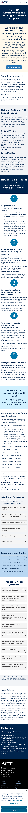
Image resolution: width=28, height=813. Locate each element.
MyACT (8, 208)
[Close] (26, 790)
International (7, 776)
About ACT (4, 781)
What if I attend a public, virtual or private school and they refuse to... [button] (13, 634)
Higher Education (8, 772)
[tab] (14, 508)
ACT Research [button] (7, 542)
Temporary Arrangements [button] (11, 536)
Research (18, 783)
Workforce (6, 774)
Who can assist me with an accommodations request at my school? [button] (13, 607)
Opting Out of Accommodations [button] (13, 522)
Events (3, 785)
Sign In (17, 788)
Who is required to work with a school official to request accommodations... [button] (13, 598)
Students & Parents (9, 768)
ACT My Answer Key (14, 67)
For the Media (19, 785)
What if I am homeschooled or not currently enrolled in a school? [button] (12, 666)
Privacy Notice (17, 800)
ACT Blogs (18, 781)
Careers (3, 783)
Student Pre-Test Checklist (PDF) (12, 568)
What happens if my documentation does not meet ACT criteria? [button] (13, 617)
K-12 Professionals (8, 770)
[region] (14, 801)
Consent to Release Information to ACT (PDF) (13, 262)
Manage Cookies (14, 803)
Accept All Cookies (14, 810)
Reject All (14, 807)
